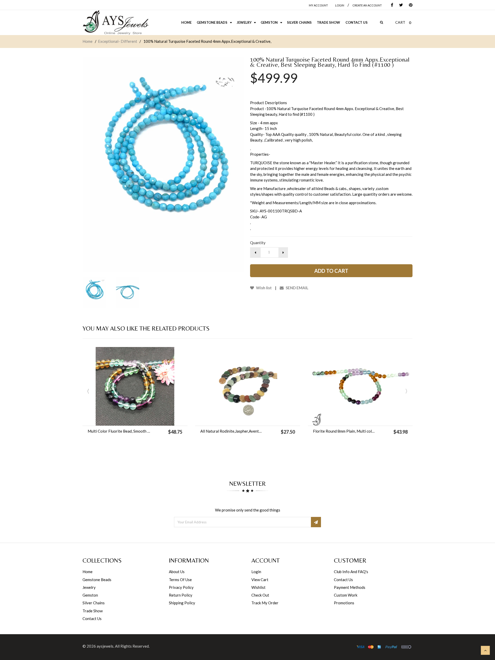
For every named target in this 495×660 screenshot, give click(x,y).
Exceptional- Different (117, 41)
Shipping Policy (182, 602)
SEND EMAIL (296, 287)
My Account (318, 5)
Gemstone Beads (96, 579)
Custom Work (345, 595)
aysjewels (105, 646)
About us (177, 571)
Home (87, 41)
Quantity (258, 242)
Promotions (344, 602)
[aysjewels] (115, 22)
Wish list (263, 287)
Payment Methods (349, 587)
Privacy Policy (181, 587)
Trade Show (92, 610)
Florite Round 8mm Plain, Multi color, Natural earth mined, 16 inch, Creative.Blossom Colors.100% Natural (344, 431)
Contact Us (92, 618)
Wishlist (258, 587)
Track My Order (264, 602)
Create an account (367, 5)
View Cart (259, 579)
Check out (260, 595)
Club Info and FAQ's (351, 571)
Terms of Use (180, 579)
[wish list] (148, 419)
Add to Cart (331, 271)
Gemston (90, 595)
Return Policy (180, 595)
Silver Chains (93, 602)
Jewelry (89, 587)
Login (256, 571)
